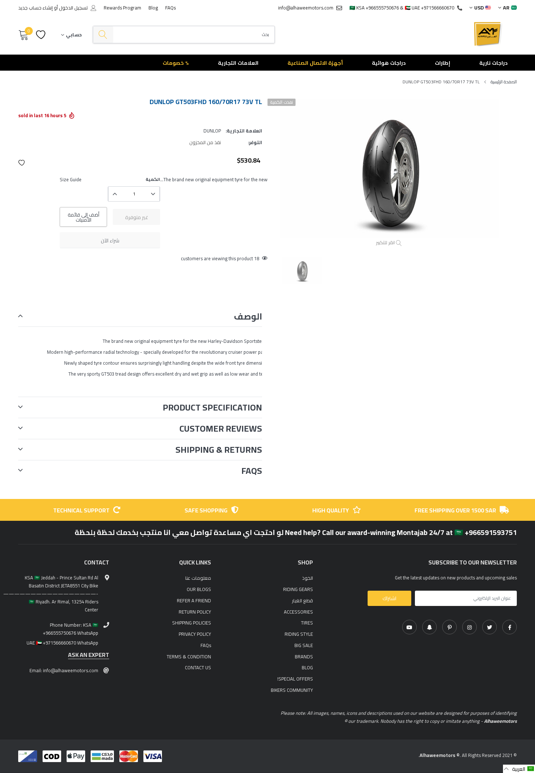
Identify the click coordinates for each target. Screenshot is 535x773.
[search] (103, 34)
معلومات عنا (198, 578)
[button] (21, 162)
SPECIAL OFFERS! (295, 679)
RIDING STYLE (299, 634)
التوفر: (255, 142)
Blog (153, 7)
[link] (509, 627)
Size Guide (71, 179)
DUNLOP (212, 130)
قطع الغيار (302, 600)
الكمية (153, 179)
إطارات (442, 63)
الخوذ (307, 578)
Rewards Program (122, 7)
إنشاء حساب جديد (35, 7)
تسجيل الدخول (73, 7)
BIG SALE (303, 645)
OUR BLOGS (199, 589)
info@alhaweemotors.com (305, 7)
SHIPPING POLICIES (191, 623)
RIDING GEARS (298, 589)
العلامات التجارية (238, 63)
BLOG (307, 667)
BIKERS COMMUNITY (292, 690)
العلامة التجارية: (244, 131)
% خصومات (176, 63)
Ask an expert (88, 655)
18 (256, 258)
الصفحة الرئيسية (504, 82)
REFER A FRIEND (194, 600)
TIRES (307, 623)
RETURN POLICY (195, 612)
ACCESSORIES (298, 612)
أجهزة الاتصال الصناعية (315, 63)
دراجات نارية (493, 63)
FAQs (170, 7)
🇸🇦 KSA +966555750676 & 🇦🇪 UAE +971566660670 (401, 7)
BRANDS (304, 657)
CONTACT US (198, 667)
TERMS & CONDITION (189, 657)
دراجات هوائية (389, 63)
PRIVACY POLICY (195, 634)
